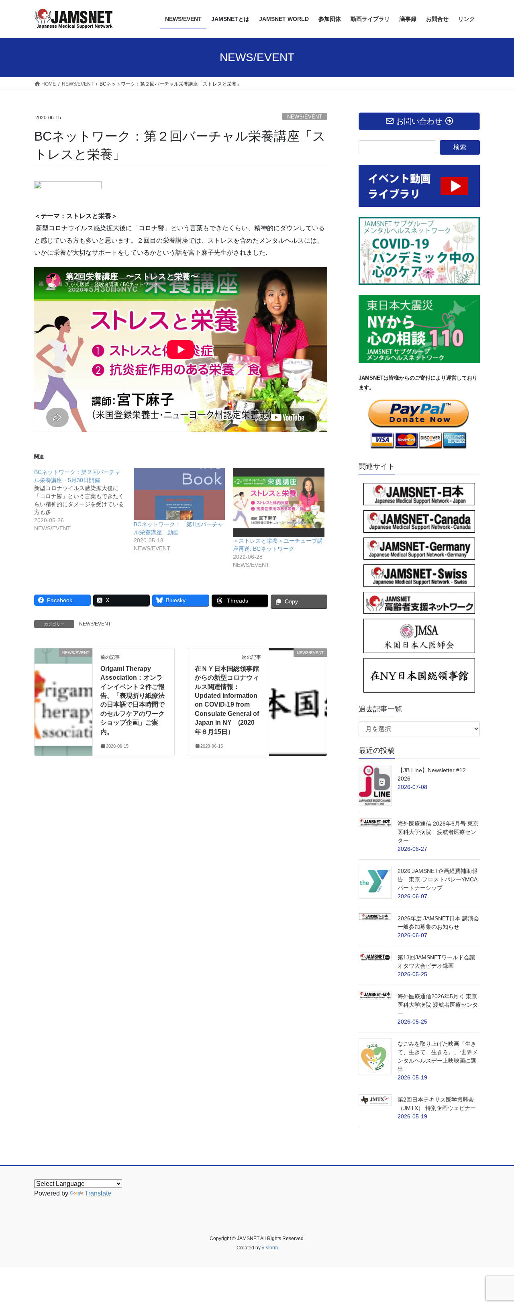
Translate (98, 1193)
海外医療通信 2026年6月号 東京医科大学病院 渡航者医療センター (438, 832)
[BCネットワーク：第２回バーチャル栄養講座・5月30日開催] (84, 500)
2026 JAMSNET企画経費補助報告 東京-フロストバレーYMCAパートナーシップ (437, 879)
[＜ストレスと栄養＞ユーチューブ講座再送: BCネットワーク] (278, 502)
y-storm (270, 1248)
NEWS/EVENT (304, 117)
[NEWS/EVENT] (63, 677)
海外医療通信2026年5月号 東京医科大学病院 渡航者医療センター (438, 1004)
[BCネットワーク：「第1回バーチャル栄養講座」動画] (179, 494)
